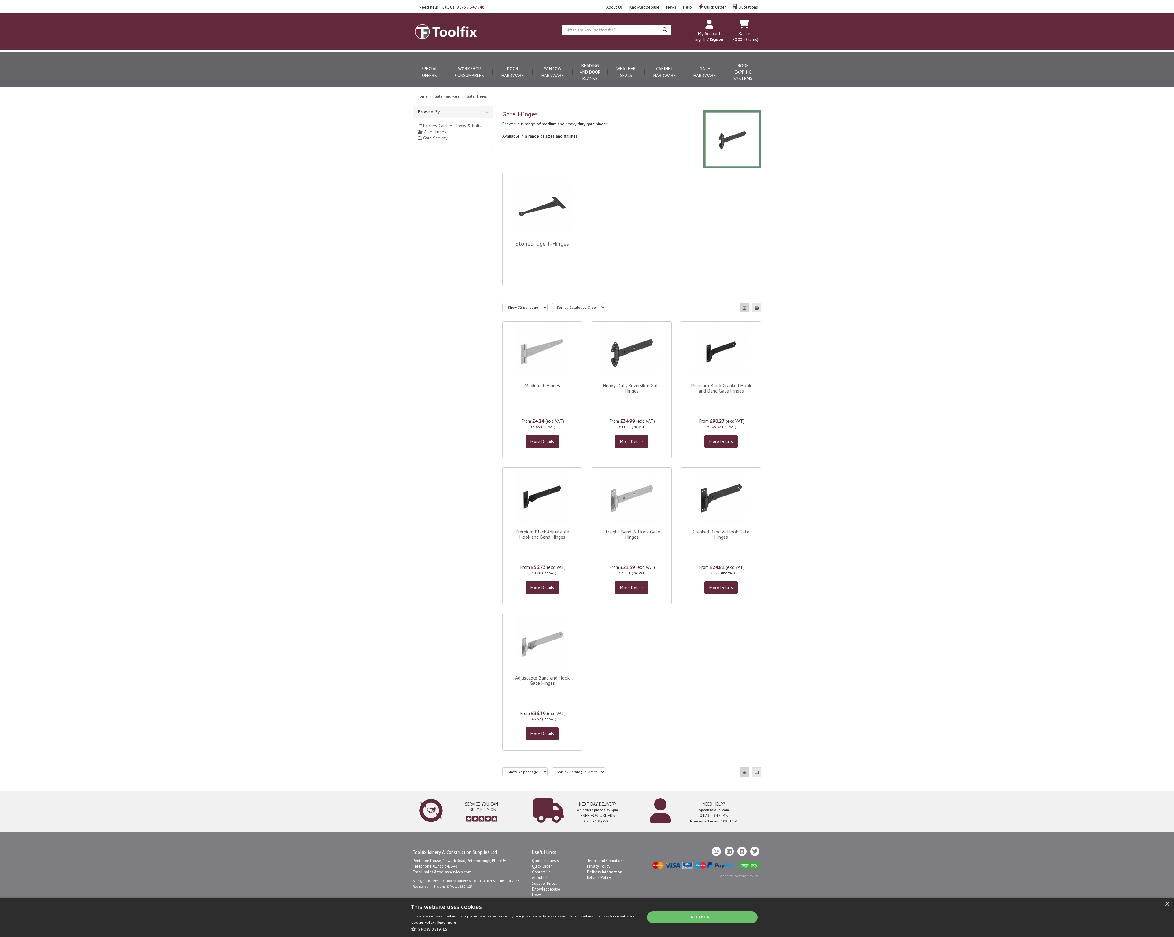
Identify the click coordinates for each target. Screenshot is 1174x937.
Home (422, 96)
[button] (524, 928)
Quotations (747, 7)
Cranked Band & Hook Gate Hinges (721, 534)
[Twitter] (754, 851)
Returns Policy (599, 877)
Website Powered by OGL (740, 875)
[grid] (744, 307)
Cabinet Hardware (664, 72)
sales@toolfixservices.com (447, 872)
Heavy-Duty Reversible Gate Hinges (632, 388)
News (671, 7)
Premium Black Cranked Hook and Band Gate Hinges (721, 388)
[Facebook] (742, 851)
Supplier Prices (544, 883)
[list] (756, 307)
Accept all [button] (702, 917)
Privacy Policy (598, 866)
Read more (446, 922)
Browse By (429, 112)
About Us (614, 7)
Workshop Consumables (469, 72)
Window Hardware (552, 72)
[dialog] (587, 917)
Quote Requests (545, 860)
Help (687, 7)
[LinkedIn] (729, 851)
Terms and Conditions (606, 860)
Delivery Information (604, 872)
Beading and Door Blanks (590, 72)
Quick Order (714, 7)
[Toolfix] (446, 26)
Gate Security (435, 138)
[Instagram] (716, 851)
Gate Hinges (477, 96)
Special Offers (429, 72)
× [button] (1167, 904)
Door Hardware (512, 72)
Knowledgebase (644, 7)
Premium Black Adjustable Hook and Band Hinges (542, 534)
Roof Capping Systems (742, 72)
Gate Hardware (704, 72)
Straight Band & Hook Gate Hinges (631, 534)
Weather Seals (626, 72)
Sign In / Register (709, 39)
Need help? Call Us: (452, 7)
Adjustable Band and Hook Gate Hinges (542, 680)
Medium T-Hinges (542, 385)
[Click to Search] (665, 30)
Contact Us (541, 872)
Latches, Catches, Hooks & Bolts (451, 125)
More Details (542, 441)
